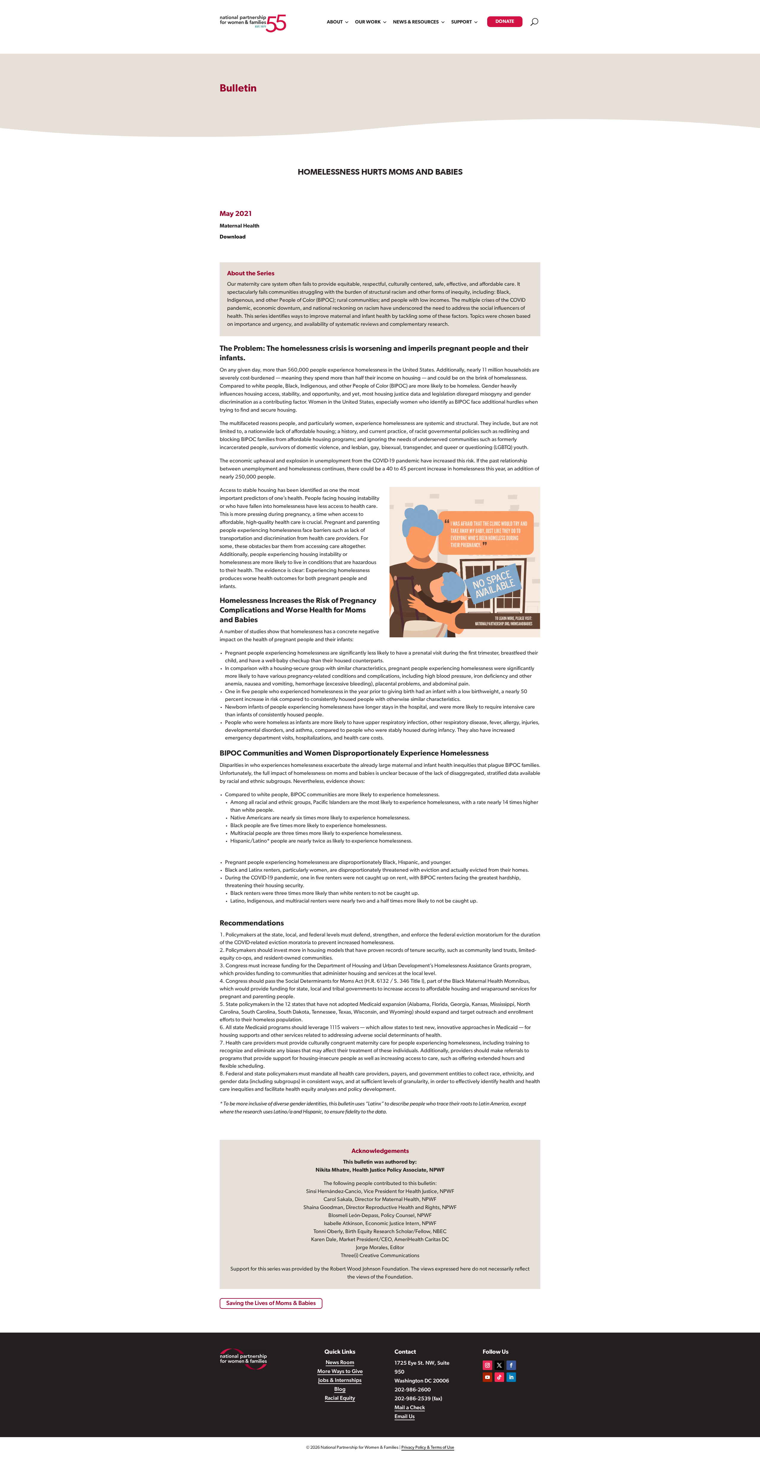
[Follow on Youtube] (487, 1377)
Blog (340, 1389)
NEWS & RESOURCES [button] (416, 22)
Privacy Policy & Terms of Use (427, 1447)
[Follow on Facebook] (511, 1365)
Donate (504, 21)
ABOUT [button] (335, 22)
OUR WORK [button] (368, 22)
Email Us (405, 1417)
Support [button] (461, 22)
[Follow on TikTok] (499, 1377)
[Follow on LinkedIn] (511, 1377)
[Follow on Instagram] (487, 1365)
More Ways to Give (340, 1371)
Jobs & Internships (340, 1380)
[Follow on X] (499, 1365)
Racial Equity (340, 1398)
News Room (340, 1363)
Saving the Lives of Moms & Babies (271, 1303)
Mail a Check (410, 1408)
